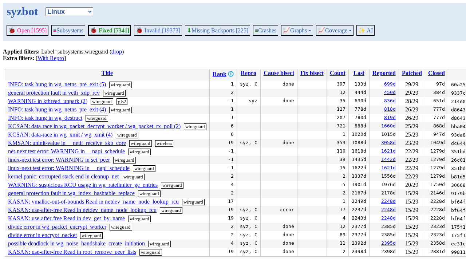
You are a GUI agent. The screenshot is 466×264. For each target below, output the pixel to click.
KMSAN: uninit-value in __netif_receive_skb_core (67, 143)
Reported (384, 73)
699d (390, 84)
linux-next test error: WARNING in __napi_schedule (69, 168)
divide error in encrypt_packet (42, 235)
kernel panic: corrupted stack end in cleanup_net (63, 176)
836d (390, 100)
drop (116, 51)
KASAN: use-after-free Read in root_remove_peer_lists (72, 252)
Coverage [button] (332, 30)
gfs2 (122, 101)
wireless (164, 143)
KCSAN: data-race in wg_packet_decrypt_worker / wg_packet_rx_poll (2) (94, 126)
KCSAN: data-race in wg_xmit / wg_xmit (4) (60, 134)
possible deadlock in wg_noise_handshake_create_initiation (76, 243)
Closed (436, 73)
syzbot (22, 11)
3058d (388, 142)
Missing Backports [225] (217, 30)
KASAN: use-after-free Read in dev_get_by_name (66, 218)
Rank (219, 74)
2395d (388, 243)
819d (390, 117)
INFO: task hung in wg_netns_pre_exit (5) (57, 84)
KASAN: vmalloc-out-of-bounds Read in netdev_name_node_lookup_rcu (93, 201)
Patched (412, 73)
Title (107, 73)
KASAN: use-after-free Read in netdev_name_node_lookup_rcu (82, 210)
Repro (248, 73)
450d (390, 92)
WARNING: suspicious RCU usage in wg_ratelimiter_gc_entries (83, 185)
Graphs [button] (295, 30)
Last (359, 73)
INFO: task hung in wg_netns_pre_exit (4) (57, 109)
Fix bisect (312, 73)
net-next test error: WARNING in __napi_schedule (66, 151)
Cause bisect (279, 73)
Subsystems (68, 30)
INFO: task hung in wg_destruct (45, 118)
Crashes (265, 30)
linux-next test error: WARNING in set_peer (59, 160)
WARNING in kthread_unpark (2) (47, 101)
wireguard (120, 84)
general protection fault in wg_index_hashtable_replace (71, 193)
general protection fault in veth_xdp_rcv (54, 93)
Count (337, 73)
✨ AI (365, 30)
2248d (388, 201)
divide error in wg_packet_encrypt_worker (57, 227)
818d (390, 109)
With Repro (50, 58)
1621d (388, 151)
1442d (388, 159)
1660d (388, 126)
